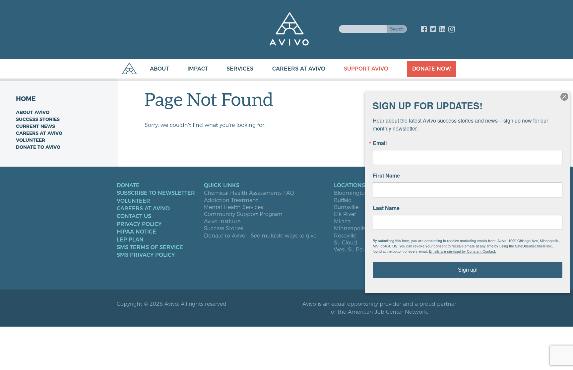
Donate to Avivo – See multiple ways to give (260, 236)
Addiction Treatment (231, 200)
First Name (386, 175)
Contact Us (134, 216)
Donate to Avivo (38, 147)
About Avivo (32, 112)
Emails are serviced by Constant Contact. (462, 251)
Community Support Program (243, 214)
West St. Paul (350, 250)
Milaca (342, 222)
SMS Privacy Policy (146, 255)
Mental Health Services (233, 207)
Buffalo (342, 200)
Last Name (386, 208)
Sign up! (468, 270)
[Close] (564, 97)
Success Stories (38, 119)
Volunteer (30, 140)
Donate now (431, 69)
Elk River (345, 214)
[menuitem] (153, 69)
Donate (128, 185)
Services (239, 69)
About (159, 69)
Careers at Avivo (298, 69)
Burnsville (346, 207)
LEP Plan (130, 240)
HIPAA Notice (136, 232)
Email (380, 143)
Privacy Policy (139, 224)
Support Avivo (366, 69)
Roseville (345, 236)
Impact (197, 69)
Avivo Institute (222, 222)
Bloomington (351, 193)
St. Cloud (345, 243)
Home (26, 99)
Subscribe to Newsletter (156, 193)
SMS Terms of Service (150, 247)
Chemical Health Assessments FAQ (249, 193)
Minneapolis (349, 229)
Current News (35, 126)
